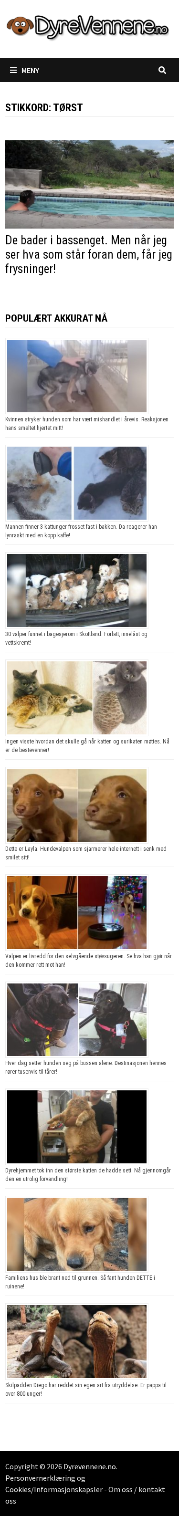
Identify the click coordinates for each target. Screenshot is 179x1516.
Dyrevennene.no (89, 1466)
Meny (30, 70)
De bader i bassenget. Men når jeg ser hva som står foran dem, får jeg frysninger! (88, 254)
